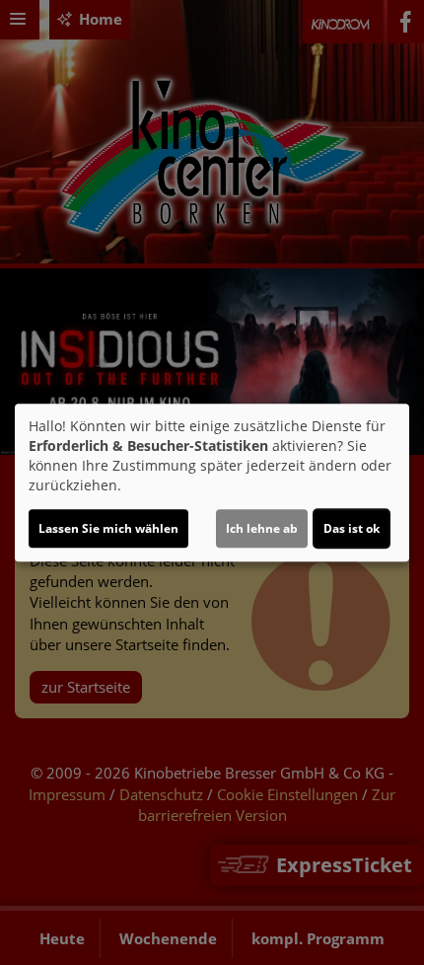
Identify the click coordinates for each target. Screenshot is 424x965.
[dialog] (212, 482)
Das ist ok (351, 528)
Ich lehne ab (262, 528)
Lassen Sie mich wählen (108, 528)
